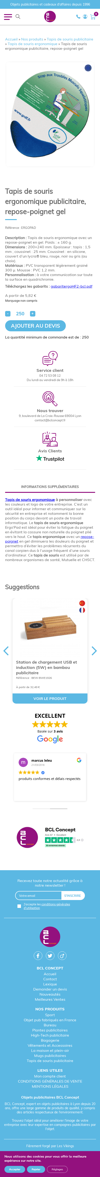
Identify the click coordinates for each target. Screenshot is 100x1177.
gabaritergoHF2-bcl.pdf (71, 286)
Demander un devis (50, 989)
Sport (50, 1014)
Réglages (57, 1169)
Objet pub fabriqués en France (50, 1020)
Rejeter (36, 1169)
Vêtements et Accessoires (50, 1045)
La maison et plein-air (50, 1050)
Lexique (50, 984)
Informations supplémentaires (50, 487)
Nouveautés (50, 994)
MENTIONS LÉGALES (50, 1086)
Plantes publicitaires (50, 1030)
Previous (5, 650)
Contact (50, 979)
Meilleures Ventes (50, 999)
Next (94, 650)
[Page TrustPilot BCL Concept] (50, 838)
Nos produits (32, 39)
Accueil (11, 39)
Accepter (14, 1169)
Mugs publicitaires (50, 1055)
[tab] (50, 486)
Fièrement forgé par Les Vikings (50, 1146)
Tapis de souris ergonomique (32, 43)
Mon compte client (50, 1076)
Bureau (50, 1025)
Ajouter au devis (35, 326)
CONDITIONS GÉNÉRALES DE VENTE (50, 1081)
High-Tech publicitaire (50, 1035)
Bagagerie (50, 1040)
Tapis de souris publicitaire (70, 39)
